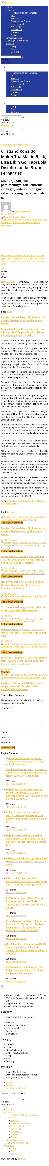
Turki (16, 503)
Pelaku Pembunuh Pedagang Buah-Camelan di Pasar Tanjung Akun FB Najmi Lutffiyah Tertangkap (26, 772)
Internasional (17, 24)
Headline (10, 10)
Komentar (6, 707)
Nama (4, 732)
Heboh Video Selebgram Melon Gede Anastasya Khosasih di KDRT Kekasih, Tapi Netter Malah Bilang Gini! (26, 840)
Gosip (13, 46)
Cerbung (15, 51)
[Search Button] (23, 57)
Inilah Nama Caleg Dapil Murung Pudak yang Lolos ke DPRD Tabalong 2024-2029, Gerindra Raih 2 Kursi (26, 902)
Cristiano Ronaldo (31, 501)
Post (13, 15)
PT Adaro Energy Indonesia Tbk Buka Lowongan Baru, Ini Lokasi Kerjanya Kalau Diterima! (24, 970)
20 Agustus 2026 (9, 539)
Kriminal (15, 18)
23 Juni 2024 (6, 214)
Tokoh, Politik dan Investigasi (25, 12)
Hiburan (10, 43)
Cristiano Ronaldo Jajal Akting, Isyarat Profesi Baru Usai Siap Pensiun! (23, 609)
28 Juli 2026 (6, 615)
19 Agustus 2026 (9, 568)
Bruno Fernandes (15, 501)
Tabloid (14, 35)
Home (9, 7)
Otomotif (15, 32)
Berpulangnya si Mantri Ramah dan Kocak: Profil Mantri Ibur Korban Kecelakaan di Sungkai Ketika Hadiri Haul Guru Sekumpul (26, 925)
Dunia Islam (16, 29)
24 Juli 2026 (6, 669)
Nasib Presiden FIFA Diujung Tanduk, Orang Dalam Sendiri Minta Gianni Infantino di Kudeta (22, 585)
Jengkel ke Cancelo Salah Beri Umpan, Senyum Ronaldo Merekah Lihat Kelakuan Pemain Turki (23, 686)
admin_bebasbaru (22, 211)
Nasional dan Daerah (21, 21)
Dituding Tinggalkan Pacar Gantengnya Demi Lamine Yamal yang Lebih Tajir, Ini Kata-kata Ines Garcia (24, 660)
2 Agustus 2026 (8, 593)
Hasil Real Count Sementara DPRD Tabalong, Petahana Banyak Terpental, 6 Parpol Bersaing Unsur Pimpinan (26, 948)
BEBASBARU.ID (8, 281)
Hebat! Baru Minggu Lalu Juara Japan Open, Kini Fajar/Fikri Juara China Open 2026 (23, 632)
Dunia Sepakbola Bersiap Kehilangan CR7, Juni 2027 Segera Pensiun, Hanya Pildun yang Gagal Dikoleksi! (22, 332)
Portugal (10, 503)
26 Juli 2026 (6, 641)
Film (13, 49)
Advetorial (16, 26)
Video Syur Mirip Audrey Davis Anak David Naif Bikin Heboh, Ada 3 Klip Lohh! (27, 861)
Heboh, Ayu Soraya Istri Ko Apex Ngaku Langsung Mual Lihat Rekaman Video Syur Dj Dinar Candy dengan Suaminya (27, 794)
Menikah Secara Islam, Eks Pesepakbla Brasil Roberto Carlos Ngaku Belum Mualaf (23, 320)
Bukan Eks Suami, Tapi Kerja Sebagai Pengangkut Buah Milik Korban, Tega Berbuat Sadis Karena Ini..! (26, 817)
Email (4, 737)
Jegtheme (22, 1158)
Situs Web (5, 742)
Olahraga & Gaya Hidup (17, 40)
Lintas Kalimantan (14, 38)
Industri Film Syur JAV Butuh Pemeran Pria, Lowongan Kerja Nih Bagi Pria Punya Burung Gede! (26, 881)
